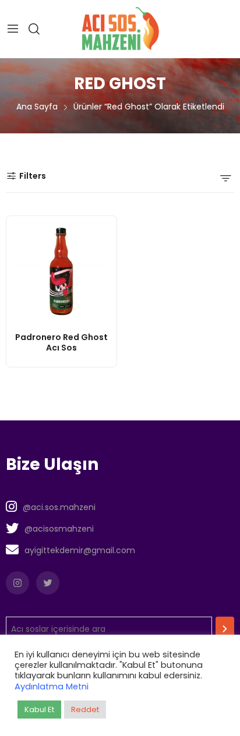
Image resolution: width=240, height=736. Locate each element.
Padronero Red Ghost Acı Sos (61, 342)
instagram (17, 583)
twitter (47, 583)
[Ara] (225, 629)
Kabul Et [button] (39, 709)
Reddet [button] (85, 709)
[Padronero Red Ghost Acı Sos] (61, 271)
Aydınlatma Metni (52, 686)
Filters (32, 176)
